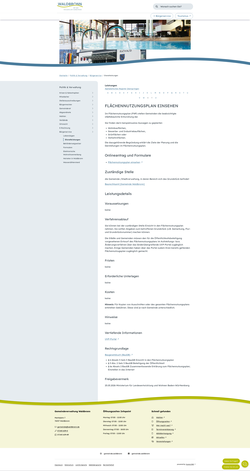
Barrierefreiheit (108, 465)
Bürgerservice (163, 16)
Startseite (63, 75)
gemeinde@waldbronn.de (68, 427)
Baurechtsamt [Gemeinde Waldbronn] (125, 184)
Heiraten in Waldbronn (73, 158)
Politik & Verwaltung (78, 75)
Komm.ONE (190, 464)
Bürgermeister (65, 104)
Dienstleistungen (72, 140)
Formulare (67, 147)
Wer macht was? (163, 425)
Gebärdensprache (95, 465)
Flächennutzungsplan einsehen (124, 162)
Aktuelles (160, 437)
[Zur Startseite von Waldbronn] (70, 6)
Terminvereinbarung (165, 429)
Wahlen (62, 116)
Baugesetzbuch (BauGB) (117, 354)
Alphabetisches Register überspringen (122, 89)
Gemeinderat (65, 108)
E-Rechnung (64, 128)
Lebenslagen (69, 136)
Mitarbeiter (64, 97)
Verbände (63, 120)
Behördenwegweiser (72, 143)
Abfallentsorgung (163, 433)
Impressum (59, 465)
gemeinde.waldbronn (113, 453)
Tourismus (183, 16)
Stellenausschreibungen (69, 101)
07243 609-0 (62, 431)
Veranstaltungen (163, 441)
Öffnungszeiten (163, 421)
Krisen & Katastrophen (69, 93)
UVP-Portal (111, 339)
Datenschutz (69, 465)
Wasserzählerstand (71, 162)
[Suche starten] (156, 7)
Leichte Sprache (81, 465)
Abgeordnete (65, 112)
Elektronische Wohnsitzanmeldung (72, 153)
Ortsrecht (63, 124)
